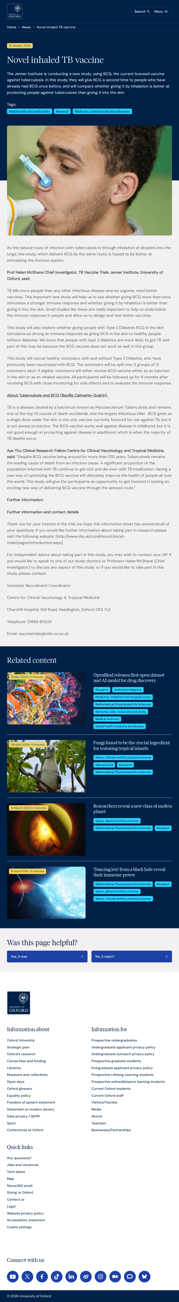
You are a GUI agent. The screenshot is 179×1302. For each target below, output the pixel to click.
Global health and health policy (29, 111)
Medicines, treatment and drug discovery (102, 111)
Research (62, 111)
